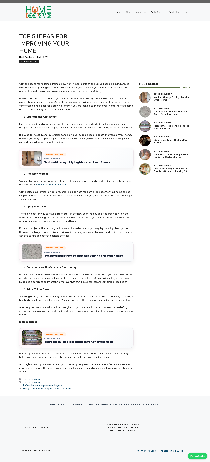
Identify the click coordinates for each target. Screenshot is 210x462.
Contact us (174, 12)
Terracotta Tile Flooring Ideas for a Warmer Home (79, 341)
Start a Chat (200, 456)
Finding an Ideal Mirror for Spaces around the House (47, 388)
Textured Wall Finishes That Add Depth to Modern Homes (83, 255)
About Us (141, 12)
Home (117, 12)
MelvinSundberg (26, 57)
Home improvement (29, 62)
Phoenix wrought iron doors (51, 184)
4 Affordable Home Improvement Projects (42, 385)
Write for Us (157, 12)
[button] (187, 12)
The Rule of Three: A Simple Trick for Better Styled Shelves (171, 155)
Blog (128, 12)
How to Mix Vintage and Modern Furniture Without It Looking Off (170, 170)
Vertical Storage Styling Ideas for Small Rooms (77, 162)
